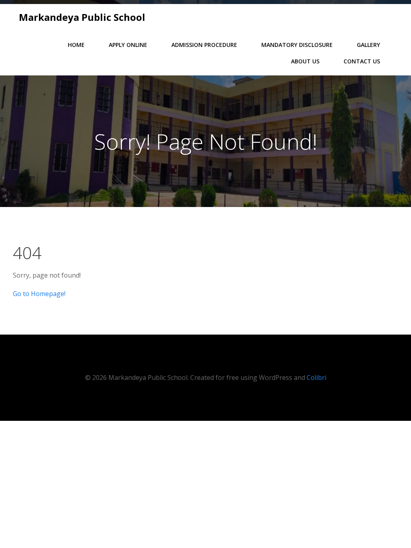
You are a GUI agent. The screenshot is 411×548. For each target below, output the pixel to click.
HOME (76, 45)
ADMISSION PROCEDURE (204, 45)
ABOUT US (305, 61)
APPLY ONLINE (128, 45)
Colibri (316, 377)
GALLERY (368, 45)
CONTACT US (362, 61)
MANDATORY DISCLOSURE (297, 45)
